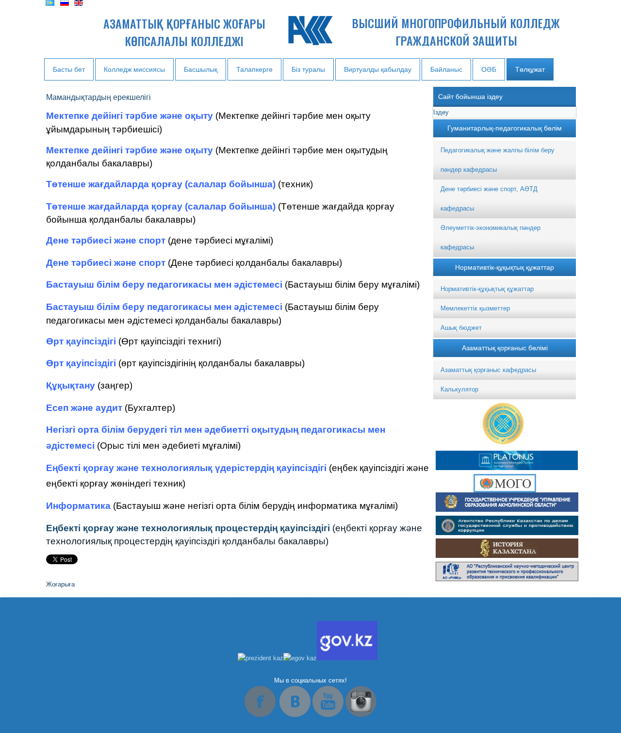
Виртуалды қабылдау (377, 69)
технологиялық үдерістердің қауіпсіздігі (234, 468)
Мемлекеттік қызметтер (475, 308)
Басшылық (200, 69)
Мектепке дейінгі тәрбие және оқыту (129, 116)
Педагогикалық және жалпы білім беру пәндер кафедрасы (498, 160)
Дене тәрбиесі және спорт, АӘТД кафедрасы (489, 198)
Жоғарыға (60, 584)
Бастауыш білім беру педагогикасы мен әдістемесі (164, 284)
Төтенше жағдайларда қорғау (114, 184)
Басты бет (69, 69)
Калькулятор (459, 389)
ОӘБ (488, 69)
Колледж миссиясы (134, 69)
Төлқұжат (530, 69)
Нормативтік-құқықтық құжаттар (487, 289)
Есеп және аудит (84, 408)
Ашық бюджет (461, 327)
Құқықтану (70, 385)
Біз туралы (308, 69)
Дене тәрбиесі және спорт (105, 240)
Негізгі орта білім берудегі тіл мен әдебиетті (147, 429)
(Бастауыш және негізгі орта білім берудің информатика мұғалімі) (255, 506)
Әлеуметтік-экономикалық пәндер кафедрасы (490, 237)
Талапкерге (254, 69)
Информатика (78, 506)
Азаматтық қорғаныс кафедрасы (488, 370)
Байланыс (446, 69)
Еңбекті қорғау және (92, 468)
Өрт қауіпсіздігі (81, 341)
